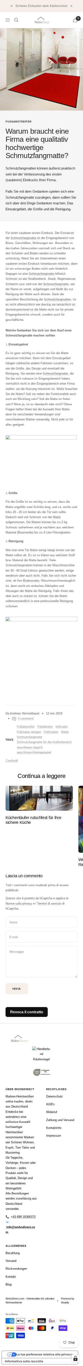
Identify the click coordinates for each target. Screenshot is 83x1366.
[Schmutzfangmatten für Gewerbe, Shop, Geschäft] (41, 458)
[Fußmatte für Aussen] (41, 652)
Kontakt (11, 1276)
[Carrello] (75, 20)
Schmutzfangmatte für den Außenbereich (44, 742)
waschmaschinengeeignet (34, 752)
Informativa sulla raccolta (24, 1361)
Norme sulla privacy (19, 903)
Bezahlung (13, 1253)
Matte (65, 732)
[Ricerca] (16, 20)
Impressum (53, 1135)
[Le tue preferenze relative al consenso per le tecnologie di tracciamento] (75, 1358)
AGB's (50, 1104)
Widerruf (51, 1112)
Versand (11, 1261)
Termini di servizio (49, 903)
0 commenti (26, 718)
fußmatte (62, 726)
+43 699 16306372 (23, 1217)
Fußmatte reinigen (29, 732)
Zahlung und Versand (60, 1120)
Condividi (12, 760)
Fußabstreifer (19, 121)
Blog (9, 1284)
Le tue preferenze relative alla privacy (44, 1354)
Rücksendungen (16, 1268)
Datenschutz (54, 1096)
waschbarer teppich (30, 747)
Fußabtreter (45, 726)
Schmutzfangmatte (29, 737)
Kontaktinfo (53, 1128)
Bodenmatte (31, 580)
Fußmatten (51, 732)
